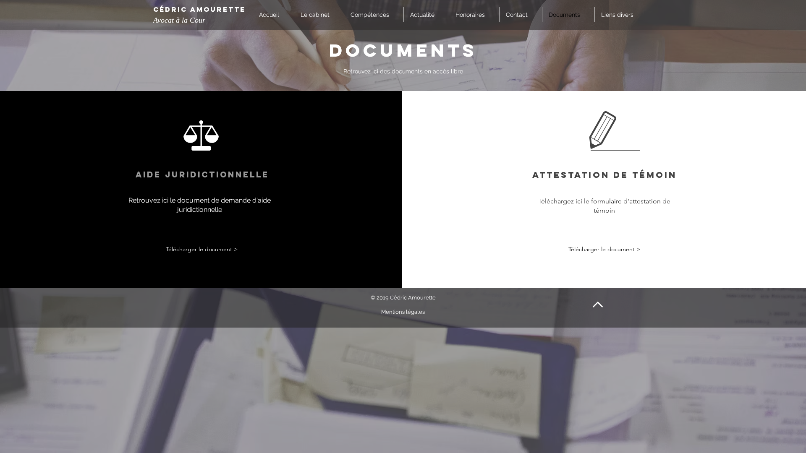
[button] (621, 14)
